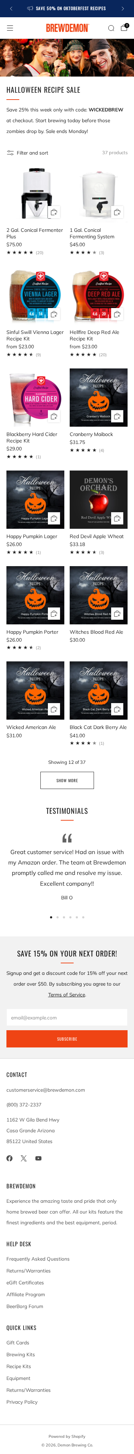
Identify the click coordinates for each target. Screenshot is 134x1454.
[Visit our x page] (24, 1158)
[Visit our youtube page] (38, 1158)
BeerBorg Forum (24, 1306)
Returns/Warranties (28, 1270)
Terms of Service (66, 994)
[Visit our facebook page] (9, 1158)
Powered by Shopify (67, 1436)
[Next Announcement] (123, 8)
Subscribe (67, 1039)
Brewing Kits (20, 1354)
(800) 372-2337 (23, 1104)
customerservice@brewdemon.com (45, 1090)
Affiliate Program (25, 1294)
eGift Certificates (25, 1282)
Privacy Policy (22, 1402)
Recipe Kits (18, 1366)
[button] (51, 917)
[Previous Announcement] (11, 8)
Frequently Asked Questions (38, 1259)
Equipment (18, 1378)
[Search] (111, 28)
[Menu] (10, 28)
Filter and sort (32, 153)
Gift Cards (17, 1342)
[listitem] (67, 8)
